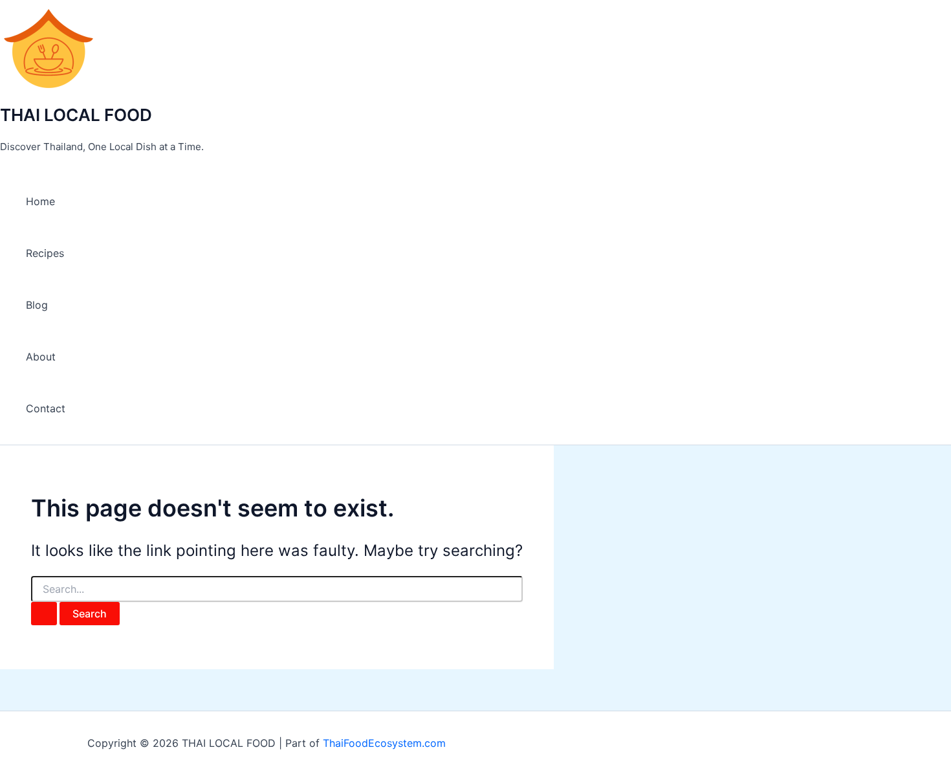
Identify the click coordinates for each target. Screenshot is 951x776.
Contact (45, 408)
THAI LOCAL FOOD (76, 115)
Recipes (45, 253)
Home (40, 201)
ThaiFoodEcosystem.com (384, 743)
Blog (37, 304)
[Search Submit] (44, 613)
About (41, 356)
